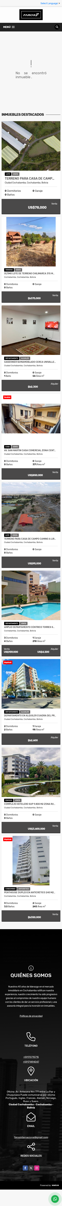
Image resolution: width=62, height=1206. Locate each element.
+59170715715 (31, 1057)
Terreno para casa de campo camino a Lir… (30, 539)
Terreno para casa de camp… (29, 178)
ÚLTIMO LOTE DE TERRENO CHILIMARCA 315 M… (29, 273)
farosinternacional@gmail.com (31, 1137)
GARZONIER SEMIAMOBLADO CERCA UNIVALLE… (30, 362)
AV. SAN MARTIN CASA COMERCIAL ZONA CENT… (30, 450)
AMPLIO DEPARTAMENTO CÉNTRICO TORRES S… (29, 627)
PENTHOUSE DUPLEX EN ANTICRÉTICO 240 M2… (29, 892)
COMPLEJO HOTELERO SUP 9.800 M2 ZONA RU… (29, 804)
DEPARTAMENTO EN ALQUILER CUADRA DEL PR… (30, 715)
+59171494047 (31, 1061)
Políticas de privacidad (31, 1016)
